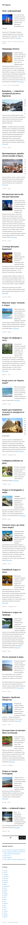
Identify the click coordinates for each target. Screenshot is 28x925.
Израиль (9, 332)
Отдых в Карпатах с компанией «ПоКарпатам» (14, 850)
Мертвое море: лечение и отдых (13, 303)
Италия (5, 895)
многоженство (15, 41)
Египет (9, 85)
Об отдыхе (6, 5)
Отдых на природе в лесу (12, 338)
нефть (19, 41)
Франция (6, 915)
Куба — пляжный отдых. (13, 808)
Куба (9, 831)
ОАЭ (22, 41)
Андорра (6, 874)
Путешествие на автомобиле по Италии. (14, 731)
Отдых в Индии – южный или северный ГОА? (14, 859)
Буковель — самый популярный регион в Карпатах (13, 93)
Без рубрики (10, 454)
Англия (5, 872)
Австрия (5, 870)
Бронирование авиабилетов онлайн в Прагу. (13, 154)
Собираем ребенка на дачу (12, 461)
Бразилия (6, 880)
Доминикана (6, 886)
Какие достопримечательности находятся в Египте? (13, 412)
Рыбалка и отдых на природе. (12, 613)
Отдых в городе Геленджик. (9, 772)
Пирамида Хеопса (10, 48)
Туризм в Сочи (7, 855)
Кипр (5, 897)
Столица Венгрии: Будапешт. (10, 247)
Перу (5, 905)
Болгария (6, 878)
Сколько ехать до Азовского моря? (13, 526)
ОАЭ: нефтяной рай (11, 10)
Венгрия (9, 297)
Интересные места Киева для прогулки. (13, 195)
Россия (9, 374)
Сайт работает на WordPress (13, 922)
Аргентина (6, 876)
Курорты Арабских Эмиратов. (11, 698)
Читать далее (18, 38)
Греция (5, 884)
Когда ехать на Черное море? (13, 381)
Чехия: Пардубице (8, 857)
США (5, 909)
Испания (6, 893)
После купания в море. (13, 656)
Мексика (6, 903)
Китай (5, 899)
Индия (5, 892)
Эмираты (4, 43)
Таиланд (5, 911)
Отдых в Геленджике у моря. (13, 491)
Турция (5, 913)
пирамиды (17, 85)
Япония (5, 917)
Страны (9, 41)
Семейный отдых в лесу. (11, 570)
